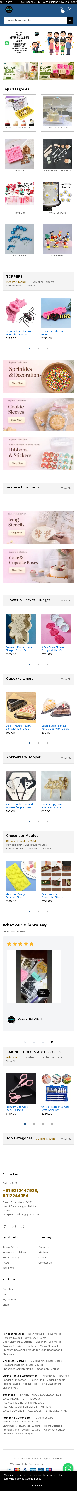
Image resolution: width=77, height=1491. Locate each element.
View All (31, 285)
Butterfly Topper (16, 281)
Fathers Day (13, 285)
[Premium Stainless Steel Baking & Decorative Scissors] (21, 1088)
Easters (31, 1345)
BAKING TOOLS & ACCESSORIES (39, 1394)
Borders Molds (11, 1337)
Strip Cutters (10, 1421)
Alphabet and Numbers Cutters (21, 1429)
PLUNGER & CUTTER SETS (19, 1406)
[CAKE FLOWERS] (57, 198)
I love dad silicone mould (52, 333)
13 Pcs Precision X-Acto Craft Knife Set (55, 1108)
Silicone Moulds (45, 1138)
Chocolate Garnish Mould (21, 848)
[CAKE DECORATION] (57, 113)
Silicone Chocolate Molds (21, 840)
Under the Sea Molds (48, 1341)
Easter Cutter (30, 1421)
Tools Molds (53, 1333)
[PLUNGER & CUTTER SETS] (57, 155)
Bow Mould (35, 1333)
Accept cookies (39, 1485)
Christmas (9, 1354)
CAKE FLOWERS (12, 1410)
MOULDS (35, 1398)
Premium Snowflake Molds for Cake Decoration (31, 1349)
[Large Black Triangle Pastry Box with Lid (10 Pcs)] (56, 707)
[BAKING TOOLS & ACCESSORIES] (19, 113)
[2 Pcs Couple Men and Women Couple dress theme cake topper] (21, 786)
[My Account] (69, 9)
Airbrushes (12, 1057)
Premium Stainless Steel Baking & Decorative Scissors (17, 1108)
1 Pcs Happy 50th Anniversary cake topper (51, 806)
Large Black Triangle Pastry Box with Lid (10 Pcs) (55, 727)
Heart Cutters (52, 1425)
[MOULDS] (19, 155)
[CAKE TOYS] (57, 240)
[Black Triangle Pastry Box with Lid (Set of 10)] (21, 707)
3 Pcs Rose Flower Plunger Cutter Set (52, 649)
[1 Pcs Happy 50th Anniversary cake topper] (56, 786)
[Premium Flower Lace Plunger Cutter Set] (21, 629)
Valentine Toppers (43, 281)
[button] (26, 50)
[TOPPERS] (19, 198)
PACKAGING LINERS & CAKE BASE (23, 1402)
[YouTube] (13, 1226)
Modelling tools (55, 1379)
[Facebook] (5, 1226)
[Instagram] (22, 1226)
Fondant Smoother (52, 1057)
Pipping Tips (29, 1383)
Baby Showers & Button (17, 1341)
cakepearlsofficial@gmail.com (21, 1214)
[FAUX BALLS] (19, 240)
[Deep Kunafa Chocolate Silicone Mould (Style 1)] (56, 876)
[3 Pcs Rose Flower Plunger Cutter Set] (56, 629)
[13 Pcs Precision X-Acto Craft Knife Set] (56, 1088)
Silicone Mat (10, 1387)
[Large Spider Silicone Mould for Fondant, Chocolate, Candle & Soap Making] (21, 313)
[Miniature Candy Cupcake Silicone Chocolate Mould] (21, 876)
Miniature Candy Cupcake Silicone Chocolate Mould (16, 896)
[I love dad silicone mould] (56, 313)
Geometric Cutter (54, 1429)
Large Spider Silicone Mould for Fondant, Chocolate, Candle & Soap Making (18, 333)
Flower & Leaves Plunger (18, 1433)
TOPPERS (45, 1406)
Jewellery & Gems (35, 1337)
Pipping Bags (10, 1383)
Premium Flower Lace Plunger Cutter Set (19, 649)
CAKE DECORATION (14, 1398)
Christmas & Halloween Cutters (21, 1425)
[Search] (70, 20)
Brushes (29, 1057)
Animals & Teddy (13, 1345)
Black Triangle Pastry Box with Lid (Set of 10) (18, 727)
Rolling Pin (36, 1379)
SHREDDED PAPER (57, 1410)
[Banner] (20, 70)
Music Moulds (48, 1345)
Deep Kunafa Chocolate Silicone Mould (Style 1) (52, 896)
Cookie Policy (33, 1478)
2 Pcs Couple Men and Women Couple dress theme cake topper (19, 806)
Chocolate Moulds (48, 1368)
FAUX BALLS (34, 1410)
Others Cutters (44, 1417)
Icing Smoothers (51, 1383)
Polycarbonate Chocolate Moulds (26, 844)
